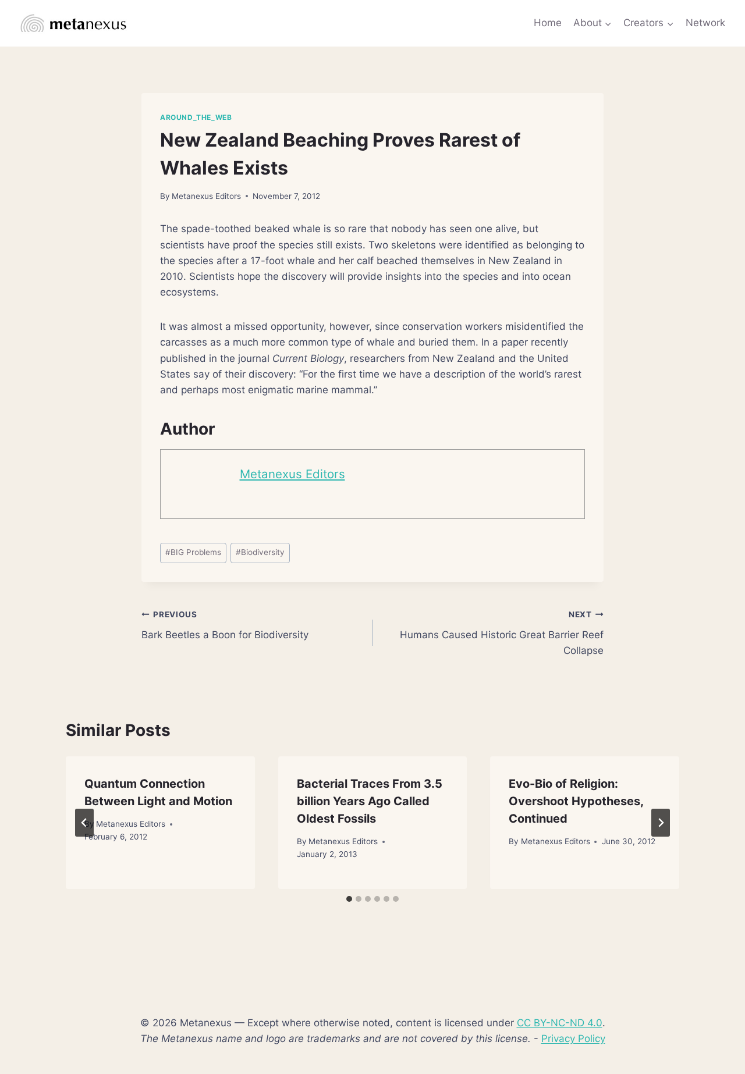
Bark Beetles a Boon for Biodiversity (224, 625)
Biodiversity (260, 552)
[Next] (660, 823)
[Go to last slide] (84, 823)
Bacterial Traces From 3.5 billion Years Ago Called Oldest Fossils (369, 801)
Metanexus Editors (206, 196)
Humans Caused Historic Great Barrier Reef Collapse (502, 633)
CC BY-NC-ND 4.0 (559, 1023)
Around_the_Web (196, 117)
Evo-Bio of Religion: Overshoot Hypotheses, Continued (576, 801)
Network (705, 23)
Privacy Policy (573, 1038)
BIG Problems (193, 552)
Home (548, 23)
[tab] (349, 899)
